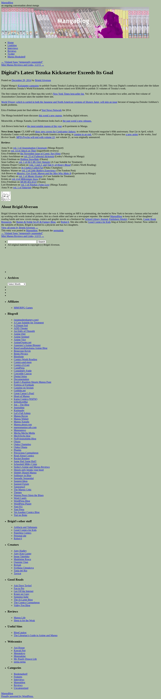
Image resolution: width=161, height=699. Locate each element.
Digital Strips (20, 376)
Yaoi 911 (18, 506)
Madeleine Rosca (22, 559)
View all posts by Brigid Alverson (19, 227)
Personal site (20, 535)
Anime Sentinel (21, 336)
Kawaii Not (19, 650)
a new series (132, 134)
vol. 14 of (23, 150)
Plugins (17, 450)
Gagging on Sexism (23, 387)
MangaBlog (7, 2)
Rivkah (17, 565)
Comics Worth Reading (25, 359)
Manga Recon (21, 416)
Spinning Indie (21, 597)
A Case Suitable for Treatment (29, 322)
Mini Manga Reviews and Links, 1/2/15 (22, 65)
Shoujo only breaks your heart (29, 469)
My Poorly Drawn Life (25, 659)
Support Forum (21, 484)
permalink (58, 230)
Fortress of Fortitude (24, 385)
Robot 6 (65, 222)
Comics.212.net (21, 365)
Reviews (12, 51)
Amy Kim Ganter (22, 553)
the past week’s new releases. (77, 121)
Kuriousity (19, 410)
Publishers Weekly (118, 219)
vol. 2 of (39, 170)
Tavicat (17, 573)
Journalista (19, 407)
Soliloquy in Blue (22, 475)
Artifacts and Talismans (25, 527)
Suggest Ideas (21, 481)
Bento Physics (21, 353)
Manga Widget (21, 419)
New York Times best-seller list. (68, 93)
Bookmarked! (21, 674)
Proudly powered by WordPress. (17, 696)
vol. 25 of (39, 156)
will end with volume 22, (35, 137)
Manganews (20, 430)
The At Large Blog (23, 599)
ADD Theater (21, 328)
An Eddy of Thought (24, 331)
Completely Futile (23, 370)
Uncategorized (21, 688)
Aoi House (19, 647)
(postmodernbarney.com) (26, 319)
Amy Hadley (20, 550)
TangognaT (19, 486)
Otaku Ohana (20, 447)
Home (11, 42)
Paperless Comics (22, 533)
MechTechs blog (22, 435)
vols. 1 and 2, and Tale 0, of (50, 165)
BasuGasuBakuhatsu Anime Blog (30, 348)
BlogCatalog (20, 632)
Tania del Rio (20, 570)
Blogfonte (19, 356)
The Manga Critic (22, 489)
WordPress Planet (22, 503)
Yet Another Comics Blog (26, 512)
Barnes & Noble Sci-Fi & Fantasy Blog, (36, 222)
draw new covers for (55, 131)
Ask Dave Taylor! (23, 585)
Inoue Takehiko (21, 556)
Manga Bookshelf (16, 56)
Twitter (11, 54)
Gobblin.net (20, 390)
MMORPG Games (23, 307)
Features (18, 676)
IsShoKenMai (21, 402)
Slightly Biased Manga (25, 472)
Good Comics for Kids (99, 222)
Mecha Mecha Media (24, 433)
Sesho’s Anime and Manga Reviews (32, 467)
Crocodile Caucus (23, 373)
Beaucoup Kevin (22, 351)
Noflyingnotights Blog (25, 438)
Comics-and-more (23, 362)
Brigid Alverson (43, 80)
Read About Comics (24, 455)
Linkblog (12, 45)
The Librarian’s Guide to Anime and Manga (35, 635)
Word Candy (20, 498)
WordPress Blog (22, 501)
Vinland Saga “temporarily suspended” (22, 62)
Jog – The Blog (21, 404)
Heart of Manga (22, 396)
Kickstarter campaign (28, 85)
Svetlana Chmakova (24, 567)
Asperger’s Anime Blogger (27, 345)
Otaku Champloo (22, 444)
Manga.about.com (23, 424)
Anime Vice (20, 339)
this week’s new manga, (51, 115)
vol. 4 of (25, 179)
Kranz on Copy (21, 594)
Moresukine (20, 656)
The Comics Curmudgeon (27, 602)
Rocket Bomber (22, 458)
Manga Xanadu (21, 421)
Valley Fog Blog (22, 605)
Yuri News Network (52, 110)
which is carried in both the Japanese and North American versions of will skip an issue (59, 102)
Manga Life (19, 617)
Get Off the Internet (23, 591)
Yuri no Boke (20, 515)
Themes (18, 492)
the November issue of (40, 153)
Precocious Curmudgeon (26, 452)
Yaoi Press (19, 509)
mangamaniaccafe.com (25, 427)
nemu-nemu (20, 661)
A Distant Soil (21, 325)
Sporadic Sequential (24, 478)
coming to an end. (83, 134)
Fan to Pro (19, 588)
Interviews (13, 48)
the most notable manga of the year (44, 126)
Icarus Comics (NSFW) (25, 399)
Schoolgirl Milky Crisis (25, 464)
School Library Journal (96, 219)
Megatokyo (19, 653)
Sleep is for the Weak (24, 620)
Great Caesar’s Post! (24, 393)
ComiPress (19, 368)
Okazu (17, 441)
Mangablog (31, 230)
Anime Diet (19, 334)
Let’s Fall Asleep (22, 413)
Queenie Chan (21, 562)
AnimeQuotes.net (22, 342)
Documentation (21, 379)
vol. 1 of (30, 148)
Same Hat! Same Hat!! (25, 461)
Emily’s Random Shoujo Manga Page (32, 382)
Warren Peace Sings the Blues (29, 495)
